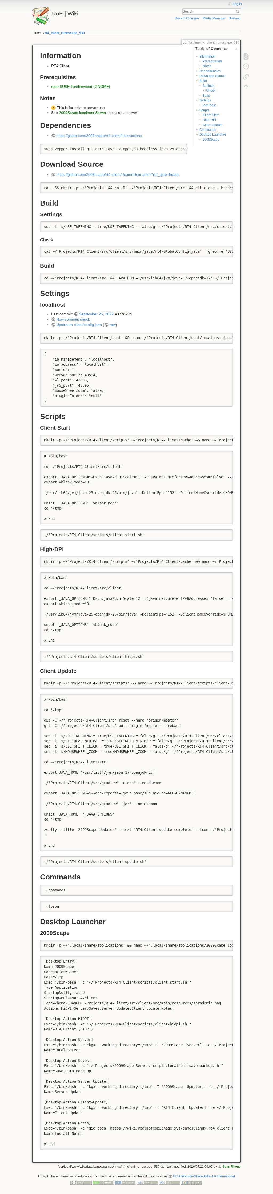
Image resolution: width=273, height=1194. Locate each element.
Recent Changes (187, 18)
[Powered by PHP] (125, 1182)
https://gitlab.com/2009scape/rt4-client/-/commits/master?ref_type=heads (117, 174)
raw (113, 325)
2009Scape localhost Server (82, 113)
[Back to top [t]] (246, 87)
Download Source (212, 76)
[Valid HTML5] (147, 1182)
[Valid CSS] (169, 1182)
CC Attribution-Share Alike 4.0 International (204, 1176)
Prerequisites (212, 61)
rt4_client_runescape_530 (65, 33)
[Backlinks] (246, 77)
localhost (209, 105)
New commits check (73, 319)
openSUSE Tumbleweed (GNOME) (80, 86)
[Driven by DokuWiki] (191, 1182)
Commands (207, 130)
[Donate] (103, 1182)
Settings (208, 86)
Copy (179, 147)
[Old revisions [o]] (246, 67)
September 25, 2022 (96, 314)
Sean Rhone (231, 1166)
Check (210, 90)
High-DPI (209, 120)
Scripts (204, 110)
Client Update (213, 125)
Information (207, 56)
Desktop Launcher (212, 134)
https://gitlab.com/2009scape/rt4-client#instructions (99, 135)
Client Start (211, 115)
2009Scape (211, 139)
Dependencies (210, 71)
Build (203, 81)
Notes (207, 66)
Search (238, 11)
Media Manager (214, 18)
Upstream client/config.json (79, 325)
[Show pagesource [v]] (246, 56)
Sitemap (235, 18)
